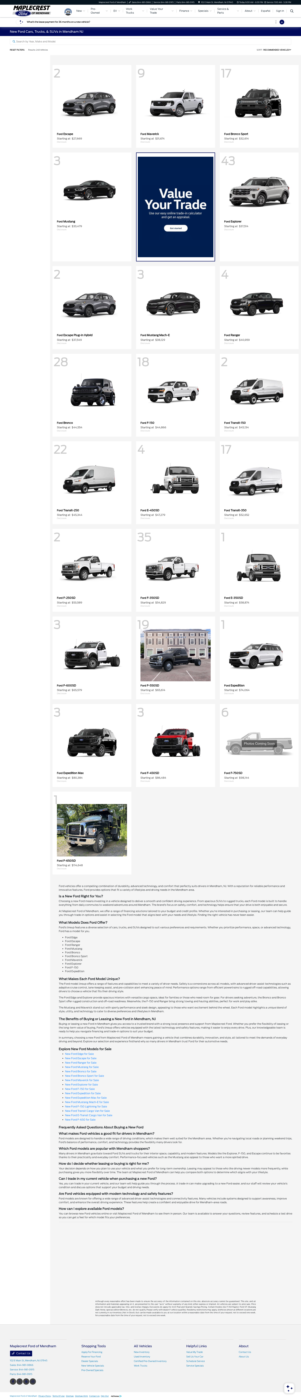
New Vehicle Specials (92, 1365)
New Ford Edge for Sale (79, 1053)
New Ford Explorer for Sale (81, 1084)
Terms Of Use (58, 1396)
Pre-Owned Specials (92, 1370)
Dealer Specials (89, 1361)
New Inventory (141, 1352)
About (243, 1346)
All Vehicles (143, 1346)
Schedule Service (195, 1361)
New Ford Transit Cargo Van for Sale (87, 1110)
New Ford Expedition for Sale (83, 1093)
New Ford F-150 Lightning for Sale (86, 1106)
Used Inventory (142, 1356)
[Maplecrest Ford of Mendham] (37, 10)
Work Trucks (140, 1365)
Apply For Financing (91, 1352)
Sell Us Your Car (194, 1356)
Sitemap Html (81, 1396)
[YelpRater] (26, 1381)
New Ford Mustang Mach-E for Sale (87, 1102)
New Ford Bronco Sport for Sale (84, 1075)
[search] (291, 11)
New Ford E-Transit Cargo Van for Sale (88, 1115)
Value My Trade (194, 1352)
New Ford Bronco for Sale (80, 1071)
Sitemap (70, 1396)
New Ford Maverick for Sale (82, 1080)
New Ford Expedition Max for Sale (86, 1097)
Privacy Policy (44, 1396)
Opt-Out (105, 1396)
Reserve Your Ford (91, 1356)
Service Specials (195, 1365)
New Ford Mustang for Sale (82, 1067)
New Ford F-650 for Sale (80, 1119)
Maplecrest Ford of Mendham (23, 1396)
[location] (199, 2)
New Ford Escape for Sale (80, 1058)
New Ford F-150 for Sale (80, 1089)
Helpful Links (196, 1346)
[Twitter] (19, 1381)
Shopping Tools (93, 1346)
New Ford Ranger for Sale (80, 1062)
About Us (244, 1356)
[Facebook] (13, 1381)
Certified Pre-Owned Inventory (150, 1361)
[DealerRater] (33, 1381)
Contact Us (23, 1353)
